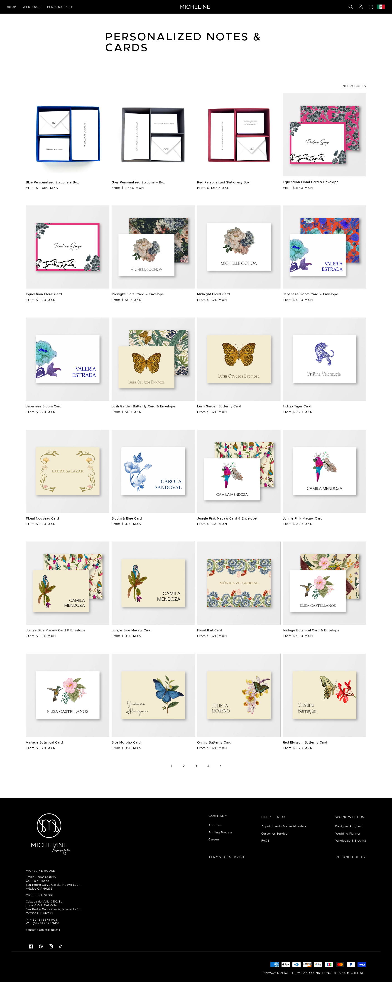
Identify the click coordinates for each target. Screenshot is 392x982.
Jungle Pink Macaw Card (303, 518)
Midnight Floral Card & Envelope (138, 294)
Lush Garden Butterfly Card (219, 406)
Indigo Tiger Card (297, 406)
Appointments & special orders (284, 826)
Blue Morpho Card (126, 742)
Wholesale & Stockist (350, 840)
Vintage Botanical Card (44, 742)
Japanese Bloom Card (43, 406)
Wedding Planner (347, 833)
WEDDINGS (32, 7)
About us (215, 825)
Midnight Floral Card (213, 294)
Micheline (355, 973)
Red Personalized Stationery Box (223, 182)
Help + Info (273, 817)
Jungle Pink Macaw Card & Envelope (227, 518)
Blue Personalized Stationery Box (52, 182)
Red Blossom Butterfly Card (305, 742)
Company (218, 816)
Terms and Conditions (311, 973)
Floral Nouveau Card (42, 518)
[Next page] (220, 766)
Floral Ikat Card (209, 630)
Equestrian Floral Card (44, 294)
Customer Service (274, 833)
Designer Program (348, 826)
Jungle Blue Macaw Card (132, 630)
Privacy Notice (276, 973)
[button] (351, 7)
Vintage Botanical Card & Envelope (311, 630)
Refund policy (351, 857)
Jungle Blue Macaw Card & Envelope (56, 630)
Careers (214, 839)
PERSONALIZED (59, 7)
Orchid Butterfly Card (214, 742)
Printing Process (220, 832)
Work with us (350, 817)
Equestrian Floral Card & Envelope (311, 182)
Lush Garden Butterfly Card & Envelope (143, 406)
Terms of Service (227, 857)
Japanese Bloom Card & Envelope (310, 294)
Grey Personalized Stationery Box (138, 182)
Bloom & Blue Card (127, 518)
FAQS (265, 840)
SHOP (11, 7)
